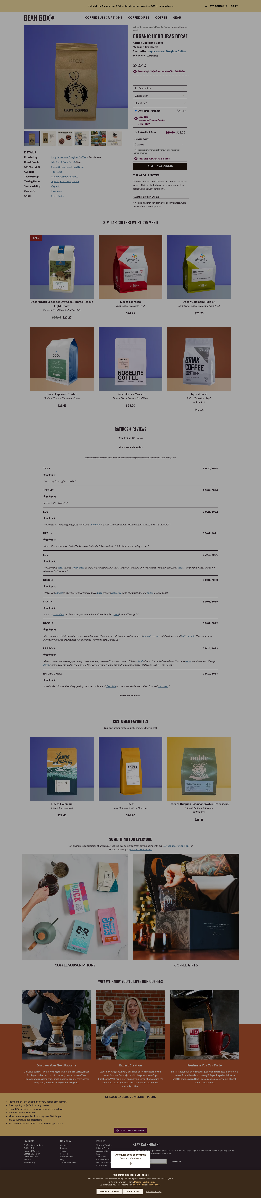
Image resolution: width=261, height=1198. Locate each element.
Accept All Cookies (109, 1191)
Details (137, 1181)
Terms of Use (155, 1185)
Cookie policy (148, 1181)
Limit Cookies (133, 1191)
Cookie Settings (153, 1191)
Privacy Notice (138, 1185)
